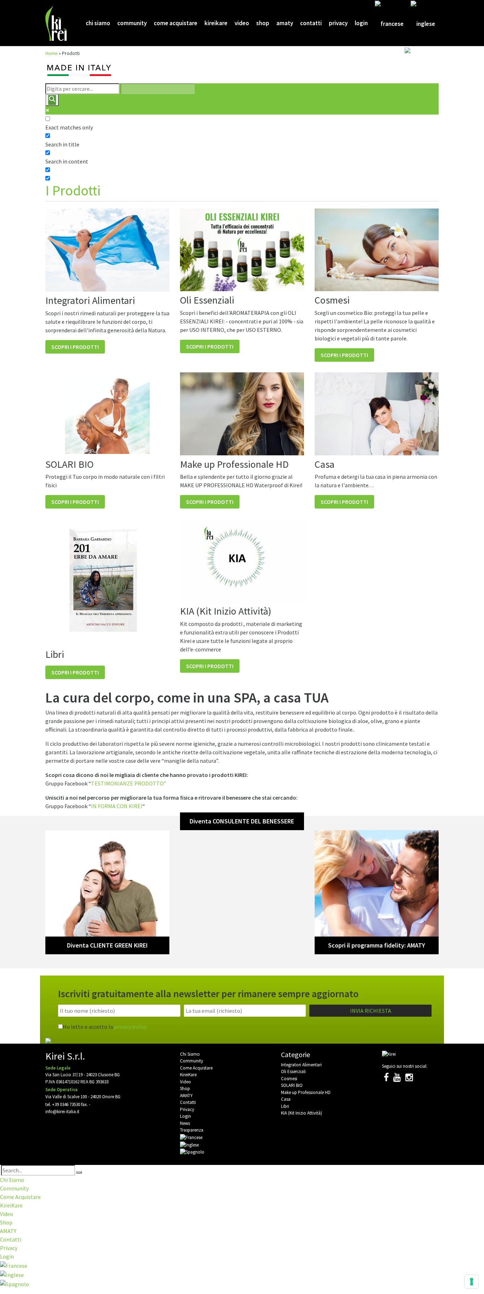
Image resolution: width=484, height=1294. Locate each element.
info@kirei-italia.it (62, 1112)
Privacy (338, 23)
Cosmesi (289, 1079)
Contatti (311, 23)
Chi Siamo (98, 23)
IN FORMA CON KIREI (116, 806)
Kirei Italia (56, 23)
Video (242, 23)
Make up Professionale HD (306, 1092)
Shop (262, 23)
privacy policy (130, 1026)
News (185, 1123)
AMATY (284, 23)
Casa (286, 1099)
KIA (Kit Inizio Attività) (301, 1113)
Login (361, 23)
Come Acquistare (175, 23)
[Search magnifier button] (52, 100)
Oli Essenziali (293, 1071)
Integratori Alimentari (301, 1065)
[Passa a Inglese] (423, 23)
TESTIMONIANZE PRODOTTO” (128, 783)
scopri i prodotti (75, 346)
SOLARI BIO (292, 1085)
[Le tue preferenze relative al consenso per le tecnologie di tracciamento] (471, 1281)
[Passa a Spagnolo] (420, 70)
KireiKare (215, 23)
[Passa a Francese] (389, 23)
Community (132, 23)
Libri (285, 1106)
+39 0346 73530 (66, 1104)
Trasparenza (191, 1130)
